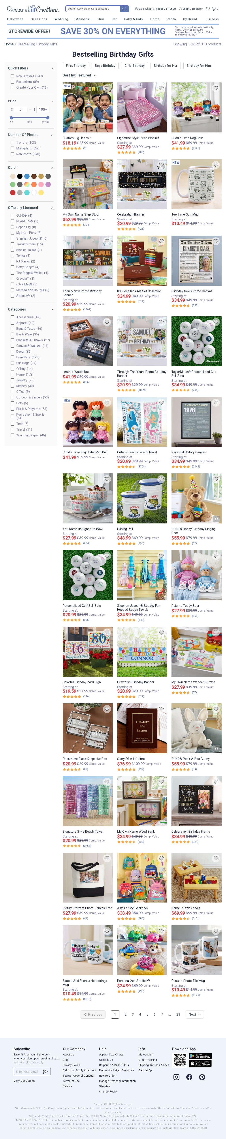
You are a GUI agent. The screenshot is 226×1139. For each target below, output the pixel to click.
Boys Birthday (105, 65)
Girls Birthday (134, 65)
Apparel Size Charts (111, 1054)
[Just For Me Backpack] (142, 878)
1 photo (25, 142)
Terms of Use (71, 1081)
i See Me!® (26, 284)
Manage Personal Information (117, 1081)
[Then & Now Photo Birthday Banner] (88, 261)
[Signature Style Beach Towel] (88, 801)
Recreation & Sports (30, 416)
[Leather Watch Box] (88, 341)
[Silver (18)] (20, 193)
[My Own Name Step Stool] (88, 184)
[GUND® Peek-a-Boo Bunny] (196, 728)
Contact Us (106, 1059)
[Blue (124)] (27, 177)
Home (155, 19)
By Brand (190, 19)
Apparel (24, 323)
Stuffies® (25, 296)
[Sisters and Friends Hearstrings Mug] (88, 950)
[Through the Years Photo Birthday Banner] (142, 341)
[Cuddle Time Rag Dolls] (196, 107)
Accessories (27, 317)
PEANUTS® (26, 221)
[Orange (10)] (34, 185)
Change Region (108, 1091)
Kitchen (24, 386)
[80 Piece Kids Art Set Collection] (142, 261)
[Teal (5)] (27, 193)
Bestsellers (27, 82)
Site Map (104, 1086)
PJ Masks (25, 261)
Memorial (82, 19)
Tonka (22, 255)
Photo (171, 19)
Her (114, 19)
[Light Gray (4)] (20, 185)
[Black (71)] (20, 177)
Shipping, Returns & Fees (154, 1065)
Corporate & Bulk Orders (114, 1065)
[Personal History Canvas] (196, 422)
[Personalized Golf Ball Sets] (88, 575)
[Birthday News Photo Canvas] (196, 261)
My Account (146, 1054)
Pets (21, 403)
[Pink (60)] (41, 185)
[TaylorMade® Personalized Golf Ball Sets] (196, 341)
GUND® (23, 215)
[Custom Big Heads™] (88, 107)
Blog (65, 1059)
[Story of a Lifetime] (142, 728)
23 (178, 1014)
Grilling (24, 368)
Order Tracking (148, 1059)
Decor (23, 351)
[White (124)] (34, 193)
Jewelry (24, 380)
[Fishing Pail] (142, 498)
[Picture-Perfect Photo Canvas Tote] (88, 878)
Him (101, 19)
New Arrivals (29, 76)
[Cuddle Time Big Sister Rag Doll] (88, 422)
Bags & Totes (28, 328)
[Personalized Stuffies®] (142, 950)
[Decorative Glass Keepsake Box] (88, 728)
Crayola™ (24, 278)
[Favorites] (208, 8)
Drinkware (27, 357)
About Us (68, 1054)
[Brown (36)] (34, 177)
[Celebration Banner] (142, 184)
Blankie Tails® (28, 250)
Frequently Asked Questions (116, 1070)
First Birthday (76, 65)
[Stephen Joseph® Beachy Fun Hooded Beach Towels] (142, 575)
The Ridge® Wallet (31, 273)
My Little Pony (28, 232)
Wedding (61, 19)
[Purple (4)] (48, 185)
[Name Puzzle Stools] (196, 878)
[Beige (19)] (12, 177)
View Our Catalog (24, 1080)
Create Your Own (31, 87)
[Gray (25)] (48, 177)
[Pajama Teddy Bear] (196, 575)
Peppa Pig (25, 227)
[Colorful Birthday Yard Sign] (88, 652)
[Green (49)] (12, 185)
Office (22, 391)
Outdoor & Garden (32, 397)
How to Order (107, 1075)
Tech (21, 424)
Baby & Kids (133, 19)
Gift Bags (25, 363)
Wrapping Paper (30, 435)
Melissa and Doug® (32, 290)
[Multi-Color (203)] (27, 185)
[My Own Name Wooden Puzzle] (196, 652)
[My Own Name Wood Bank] (142, 801)
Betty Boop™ (27, 267)
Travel (23, 429)
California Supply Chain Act (79, 1070)
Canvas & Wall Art (31, 346)
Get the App (146, 1070)
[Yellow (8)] (41, 193)
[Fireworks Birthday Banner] (142, 652)
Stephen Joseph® (31, 238)
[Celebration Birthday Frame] (196, 801)
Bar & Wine (27, 334)
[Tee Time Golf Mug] (196, 184)
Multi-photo (27, 148)
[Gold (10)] (41, 177)
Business (212, 19)
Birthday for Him (199, 65)
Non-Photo (27, 154)
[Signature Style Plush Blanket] (142, 107)
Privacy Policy (71, 1065)
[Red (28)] (12, 193)
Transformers (29, 244)
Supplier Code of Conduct (78, 1075)
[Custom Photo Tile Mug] (196, 950)
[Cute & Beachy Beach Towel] (142, 422)
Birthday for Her (165, 65)
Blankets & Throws (32, 340)
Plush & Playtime (31, 409)
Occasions (39, 19)
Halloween (15, 19)
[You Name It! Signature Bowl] (88, 498)
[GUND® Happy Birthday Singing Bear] (196, 498)
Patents (67, 1086)
